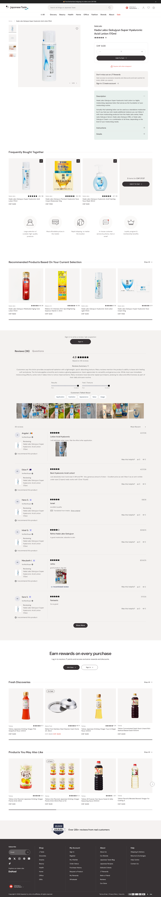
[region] (80, 411)
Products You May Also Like (26, 752)
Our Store (103, 883)
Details (99, 134)
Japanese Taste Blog (107, 860)
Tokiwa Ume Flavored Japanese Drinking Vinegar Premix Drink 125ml (26, 800)
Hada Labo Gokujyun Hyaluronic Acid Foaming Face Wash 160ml (99, 200)
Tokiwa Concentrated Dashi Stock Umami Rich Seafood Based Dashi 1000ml (134, 729)
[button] (100, 37)
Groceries (42, 856)
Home (78, 14)
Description (101, 96)
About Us (103, 852)
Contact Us (135, 864)
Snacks (41, 860)
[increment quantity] (142, 51)
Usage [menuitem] (102, 397)
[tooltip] (88, 366)
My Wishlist (74, 860)
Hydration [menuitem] (71, 397)
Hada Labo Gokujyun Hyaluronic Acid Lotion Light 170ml (97, 310)
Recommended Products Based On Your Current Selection (45, 262)
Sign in (80, 342)
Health (70, 14)
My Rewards (74, 875)
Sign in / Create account (106, 83)
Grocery (53, 14)
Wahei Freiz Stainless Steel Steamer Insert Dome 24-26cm (62, 730)
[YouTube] (29, 859)
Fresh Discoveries (19, 682)
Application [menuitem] (60, 397)
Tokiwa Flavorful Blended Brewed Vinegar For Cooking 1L (133, 799)
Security (121, 894)
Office (86, 14)
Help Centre (135, 860)
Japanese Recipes (106, 864)
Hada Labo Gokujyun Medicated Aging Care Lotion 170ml (24, 310)
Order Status (74, 864)
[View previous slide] (70, 83)
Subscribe (27, 852)
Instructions (101, 128)
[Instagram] (19, 859)
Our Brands (104, 856)
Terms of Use (103, 894)
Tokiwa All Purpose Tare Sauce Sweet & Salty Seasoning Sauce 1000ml (97, 800)
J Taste (41, 852)
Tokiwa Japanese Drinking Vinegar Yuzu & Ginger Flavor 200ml (98, 730)
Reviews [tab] (22, 351)
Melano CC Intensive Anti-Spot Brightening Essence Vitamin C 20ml (60, 310)
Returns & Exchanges (138, 856)
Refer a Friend (105, 875)
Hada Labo (98, 26)
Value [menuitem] (94, 397)
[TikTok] (10, 863)
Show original (75, 510)
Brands (103, 14)
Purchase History (76, 868)
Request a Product (76, 872)
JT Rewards (104, 872)
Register (72, 856)
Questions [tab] (38, 351)
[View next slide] (76, 83)
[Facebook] (10, 859)
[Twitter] (14, 859)
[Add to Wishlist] (77, 28)
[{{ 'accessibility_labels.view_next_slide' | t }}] (152, 784)
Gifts (40, 879)
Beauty (62, 14)
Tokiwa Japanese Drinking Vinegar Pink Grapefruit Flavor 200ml (22, 730)
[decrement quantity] (100, 51)
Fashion (94, 14)
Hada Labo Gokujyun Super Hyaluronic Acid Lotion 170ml (24, 200)
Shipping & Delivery (137, 852)
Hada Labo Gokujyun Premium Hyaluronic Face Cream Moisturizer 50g (62, 200)
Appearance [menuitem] (84, 397)
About (111, 14)
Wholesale (73, 879)
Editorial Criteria (105, 868)
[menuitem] (42, 14)
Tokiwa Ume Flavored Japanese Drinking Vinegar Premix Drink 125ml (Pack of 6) (62, 800)
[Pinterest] (24, 859)
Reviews (103, 879)
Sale (118, 14)
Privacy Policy (113, 894)
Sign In (72, 852)
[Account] (143, 7)
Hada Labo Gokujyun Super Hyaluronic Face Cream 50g (133, 310)
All (43, 14)
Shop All (147, 262)
